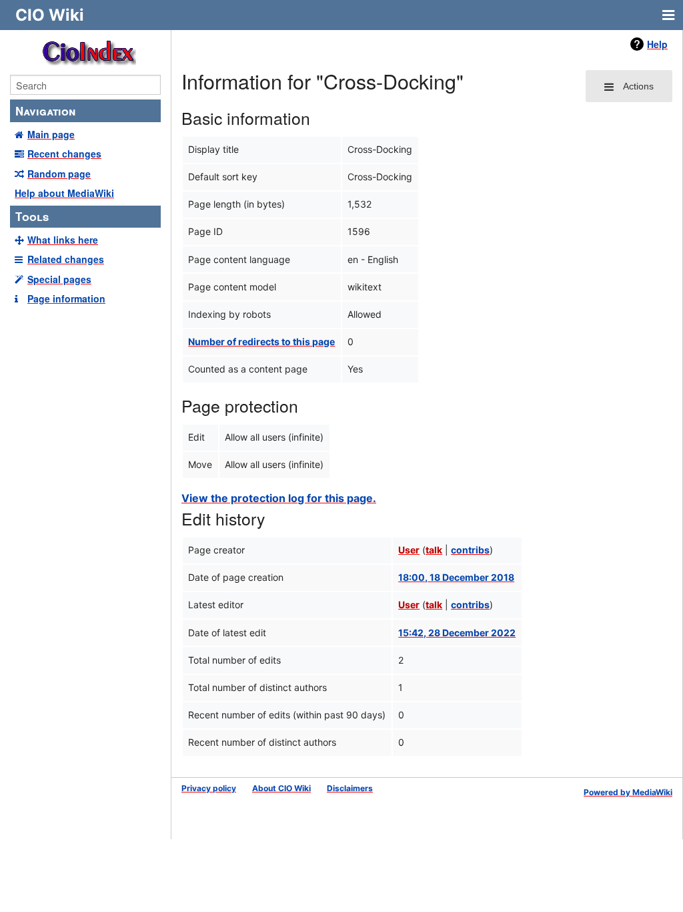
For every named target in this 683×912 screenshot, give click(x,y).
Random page (59, 173)
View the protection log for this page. (278, 498)
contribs (470, 549)
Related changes (65, 259)
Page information (66, 298)
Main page (51, 134)
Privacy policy (208, 788)
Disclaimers (350, 788)
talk (434, 549)
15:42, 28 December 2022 (457, 632)
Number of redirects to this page (261, 341)
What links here (62, 239)
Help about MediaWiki (64, 193)
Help (657, 44)
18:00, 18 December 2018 (456, 577)
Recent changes (64, 153)
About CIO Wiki (281, 788)
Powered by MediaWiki (628, 792)
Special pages (59, 279)
